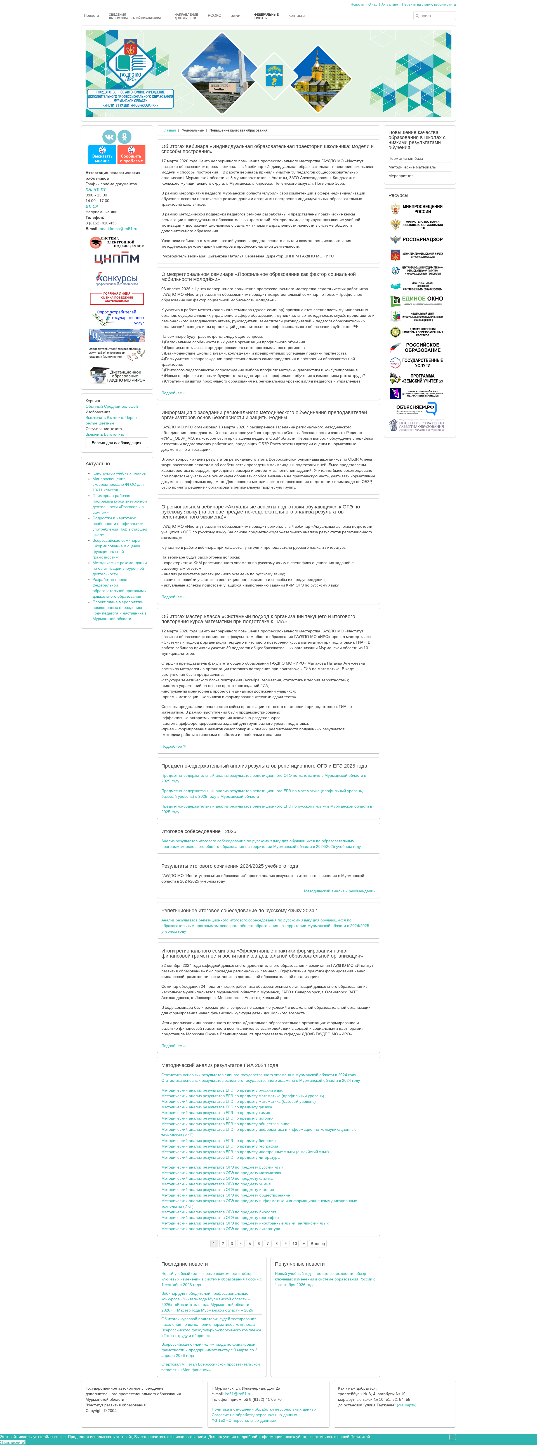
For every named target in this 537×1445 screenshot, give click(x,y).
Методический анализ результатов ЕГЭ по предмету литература (220, 1157)
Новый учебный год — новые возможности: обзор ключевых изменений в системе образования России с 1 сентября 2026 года (211, 1279)
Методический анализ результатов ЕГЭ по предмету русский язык (221, 1090)
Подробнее (172, 393)
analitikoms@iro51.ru (118, 228)
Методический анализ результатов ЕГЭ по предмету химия (215, 1112)
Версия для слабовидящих (116, 442)
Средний (112, 406)
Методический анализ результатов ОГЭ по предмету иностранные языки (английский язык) (245, 1223)
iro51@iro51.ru (238, 1394)
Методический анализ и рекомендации (340, 891)
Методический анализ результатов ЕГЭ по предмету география (219, 1146)
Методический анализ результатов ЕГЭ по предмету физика (216, 1107)
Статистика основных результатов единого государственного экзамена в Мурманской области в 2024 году (258, 1075)
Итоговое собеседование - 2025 (198, 831)
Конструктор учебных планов (119, 473)
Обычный (94, 406)
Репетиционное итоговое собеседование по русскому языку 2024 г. (239, 910)
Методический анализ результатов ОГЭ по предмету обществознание (225, 1195)
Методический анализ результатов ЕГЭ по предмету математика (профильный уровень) (242, 1096)
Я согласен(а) (12, 1442)
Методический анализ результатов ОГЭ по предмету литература (220, 1228)
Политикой (360, 1436)
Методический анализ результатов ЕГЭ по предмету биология (218, 1140)
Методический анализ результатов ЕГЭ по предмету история (217, 1118)
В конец (318, 1243)
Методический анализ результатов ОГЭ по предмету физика (217, 1178)
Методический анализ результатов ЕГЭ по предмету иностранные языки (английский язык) (245, 1152)
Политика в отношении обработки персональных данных (264, 1409)
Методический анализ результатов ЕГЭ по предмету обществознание (225, 1124)
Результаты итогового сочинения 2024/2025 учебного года (229, 866)
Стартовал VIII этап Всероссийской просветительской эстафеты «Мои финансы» (210, 1367)
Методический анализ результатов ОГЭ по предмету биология (218, 1212)
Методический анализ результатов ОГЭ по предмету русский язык (222, 1167)
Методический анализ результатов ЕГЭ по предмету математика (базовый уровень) (238, 1101)
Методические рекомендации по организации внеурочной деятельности (120, 568)
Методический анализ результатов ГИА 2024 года (219, 1065)
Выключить (96, 417)
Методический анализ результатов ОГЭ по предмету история (217, 1189)
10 (295, 1243)
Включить (115, 417)
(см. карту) (406, 1405)
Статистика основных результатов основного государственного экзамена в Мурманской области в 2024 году (260, 1080)
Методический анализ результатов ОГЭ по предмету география (220, 1217)
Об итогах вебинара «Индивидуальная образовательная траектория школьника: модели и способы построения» (267, 149)
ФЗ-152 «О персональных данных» (244, 1420)
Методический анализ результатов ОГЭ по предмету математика (221, 1172)
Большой (129, 406)
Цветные (106, 423)
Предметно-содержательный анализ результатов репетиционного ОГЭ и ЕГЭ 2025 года (264, 766)
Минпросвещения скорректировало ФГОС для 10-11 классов (118, 484)
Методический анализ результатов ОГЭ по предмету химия (216, 1184)
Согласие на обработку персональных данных (254, 1415)
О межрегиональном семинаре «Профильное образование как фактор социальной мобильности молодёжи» (258, 276)
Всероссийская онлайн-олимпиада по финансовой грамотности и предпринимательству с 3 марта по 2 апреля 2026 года (209, 1350)
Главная (169, 130)
